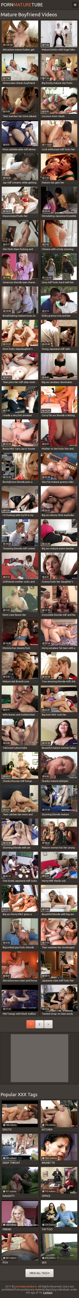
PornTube (22, 4)
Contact (47, 1292)
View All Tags (39, 1273)
